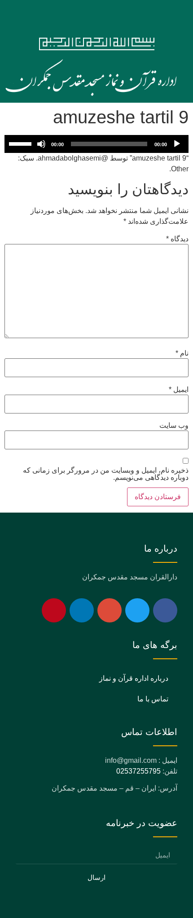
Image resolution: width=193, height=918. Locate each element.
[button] (96, 16)
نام (182, 353)
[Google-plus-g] (109, 610)
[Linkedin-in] (82, 610)
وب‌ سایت (174, 425)
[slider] (21, 143)
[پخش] (176, 143)
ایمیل (179, 389)
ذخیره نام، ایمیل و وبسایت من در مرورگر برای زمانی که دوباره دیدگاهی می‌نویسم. (106, 474)
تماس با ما (152, 699)
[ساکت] (41, 143)
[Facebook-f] (165, 610)
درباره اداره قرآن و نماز (133, 678)
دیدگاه (177, 239)
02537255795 (138, 771)
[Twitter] (137, 610)
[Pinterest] (54, 610)
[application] (96, 144)
